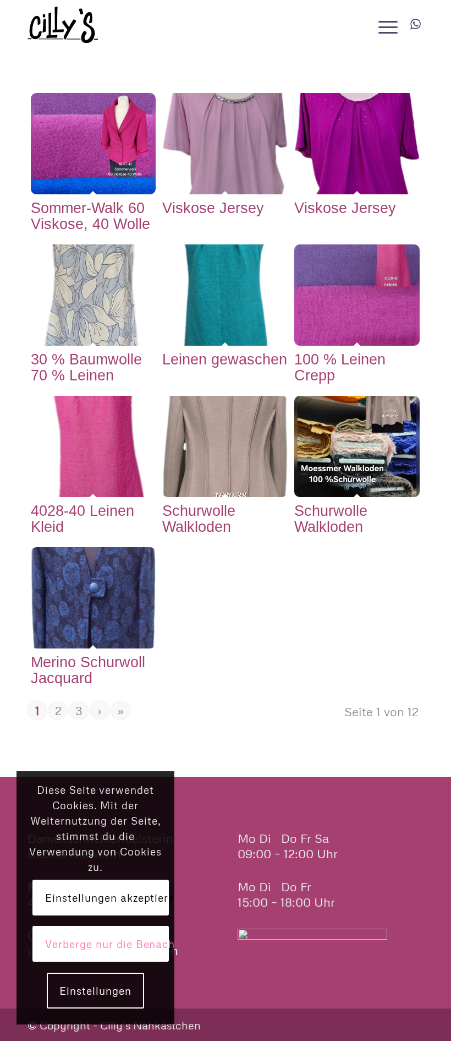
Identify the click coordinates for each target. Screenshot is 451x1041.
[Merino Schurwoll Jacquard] (93, 597)
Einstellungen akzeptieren (106, 897)
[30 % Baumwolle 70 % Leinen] (93, 295)
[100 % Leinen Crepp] (357, 295)
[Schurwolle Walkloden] (225, 446)
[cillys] (63, 25)
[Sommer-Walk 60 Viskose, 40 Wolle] (93, 143)
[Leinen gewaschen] (225, 295)
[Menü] (385, 25)
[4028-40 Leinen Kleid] (93, 446)
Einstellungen (95, 990)
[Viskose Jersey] (225, 143)
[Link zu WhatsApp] (415, 24)
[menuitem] (385, 25)
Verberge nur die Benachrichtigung (106, 944)
